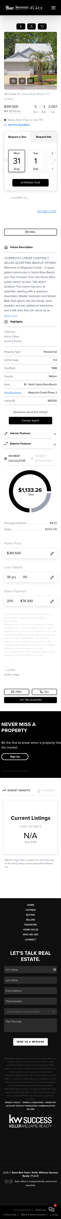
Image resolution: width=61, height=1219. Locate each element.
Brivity (28, 1210)
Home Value (30, 929)
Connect (30, 939)
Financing (30, 924)
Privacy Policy (13, 1102)
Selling (30, 919)
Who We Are (30, 934)
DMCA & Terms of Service (33, 1214)
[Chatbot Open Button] (51, 1209)
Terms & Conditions (33, 1102)
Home (30, 905)
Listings (31, 910)
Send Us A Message (30, 1041)
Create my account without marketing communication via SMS (31, 1105)
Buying (30, 914)
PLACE (35, 1176)
